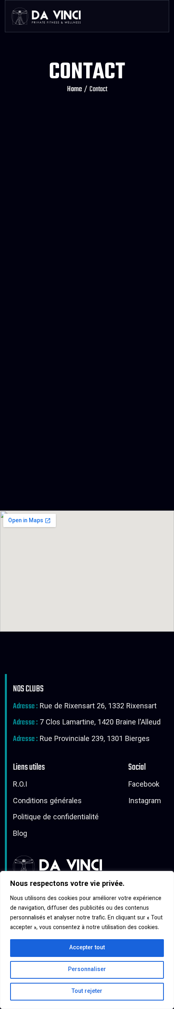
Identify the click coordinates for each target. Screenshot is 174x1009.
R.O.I (20, 785)
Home (74, 90)
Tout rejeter (87, 991)
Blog (20, 834)
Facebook (143, 785)
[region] (87, 940)
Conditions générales (47, 802)
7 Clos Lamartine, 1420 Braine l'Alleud (87, 723)
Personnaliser (87, 969)
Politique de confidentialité (56, 818)
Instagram (144, 802)
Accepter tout (87, 948)
